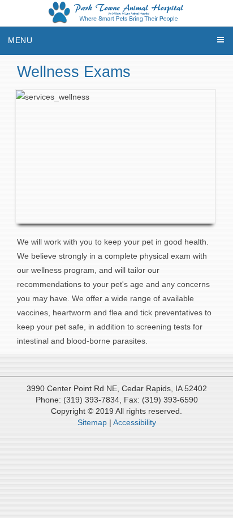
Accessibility (134, 422)
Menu (20, 40)
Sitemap (92, 422)
